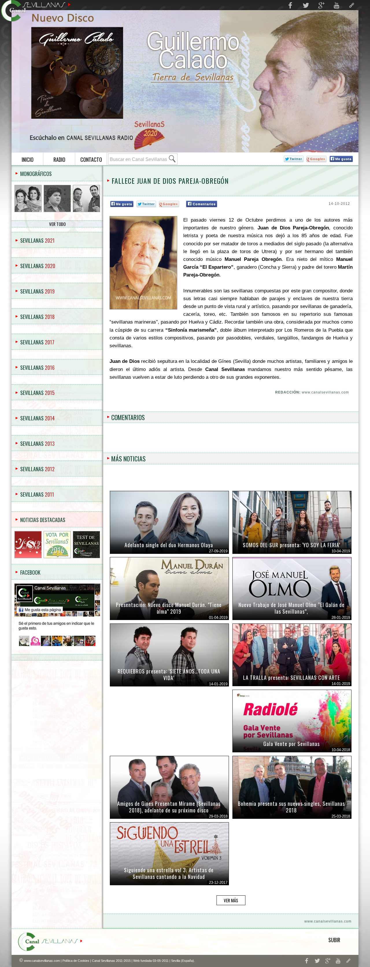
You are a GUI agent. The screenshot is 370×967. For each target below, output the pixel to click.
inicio (28, 159)
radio (59, 159)
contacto (91, 159)
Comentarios (204, 204)
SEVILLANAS (37, 240)
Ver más (231, 900)
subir (334, 940)
